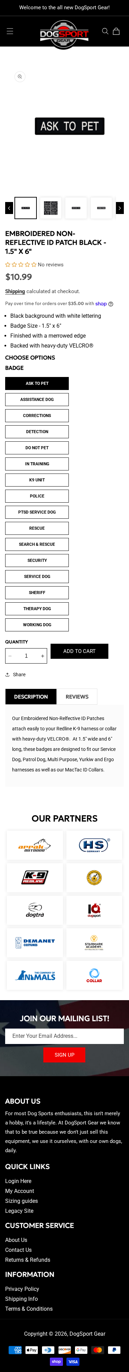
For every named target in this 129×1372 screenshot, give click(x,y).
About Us (16, 1240)
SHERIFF (37, 592)
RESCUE (37, 528)
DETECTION (37, 431)
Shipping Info (21, 1299)
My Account (19, 1191)
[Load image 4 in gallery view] (101, 208)
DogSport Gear (87, 1334)
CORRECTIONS (37, 415)
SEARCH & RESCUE (37, 544)
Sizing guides (21, 1201)
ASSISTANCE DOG (37, 399)
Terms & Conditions (29, 1309)
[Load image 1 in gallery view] (25, 208)
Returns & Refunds (27, 1260)
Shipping (15, 291)
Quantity (16, 642)
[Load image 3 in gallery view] (76, 208)
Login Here (18, 1181)
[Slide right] (120, 208)
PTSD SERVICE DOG (37, 512)
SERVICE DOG (37, 576)
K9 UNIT (37, 480)
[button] (10, 31)
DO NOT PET (37, 447)
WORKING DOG (37, 624)
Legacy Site (19, 1211)
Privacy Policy (22, 1289)
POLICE (37, 496)
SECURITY (37, 560)
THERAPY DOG (37, 608)
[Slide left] (9, 208)
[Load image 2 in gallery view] (51, 208)
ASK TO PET (37, 383)
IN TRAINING (37, 464)
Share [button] (19, 674)
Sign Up (64, 1055)
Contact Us (18, 1250)
